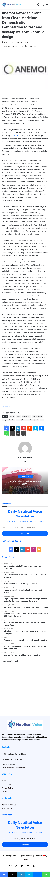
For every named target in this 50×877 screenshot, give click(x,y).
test (42, 420)
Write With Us (7, 809)
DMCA (4, 792)
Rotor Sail (16, 135)
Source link (6, 406)
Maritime (25, 420)
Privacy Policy (7, 788)
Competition (26, 416)
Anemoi (12, 416)
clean (18, 416)
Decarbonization (25, 476)
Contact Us (6, 784)
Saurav (25, 860)
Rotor (32, 420)
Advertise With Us (9, 805)
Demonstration (37, 416)
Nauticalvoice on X (10, 661)
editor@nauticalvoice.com (15, 767)
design (5, 420)
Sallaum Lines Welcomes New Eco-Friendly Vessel (25, 482)
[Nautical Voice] (11, 4)
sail (37, 420)
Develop (11, 420)
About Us (5, 781)
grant (18, 420)
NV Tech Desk (8, 42)
